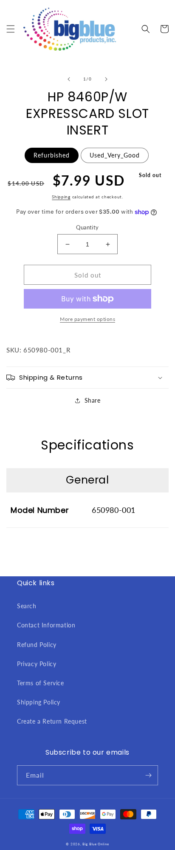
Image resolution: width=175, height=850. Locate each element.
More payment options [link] (87, 319)
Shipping (61, 196)
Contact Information (46, 625)
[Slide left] (68, 79)
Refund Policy (36, 644)
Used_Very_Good (115, 155)
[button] (10, 29)
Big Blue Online (95, 844)
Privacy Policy (36, 663)
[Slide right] (106, 79)
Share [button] (93, 400)
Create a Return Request (52, 721)
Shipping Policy (38, 702)
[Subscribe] (148, 775)
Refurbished (52, 155)
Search (27, 606)
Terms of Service (40, 683)
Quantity (87, 227)
